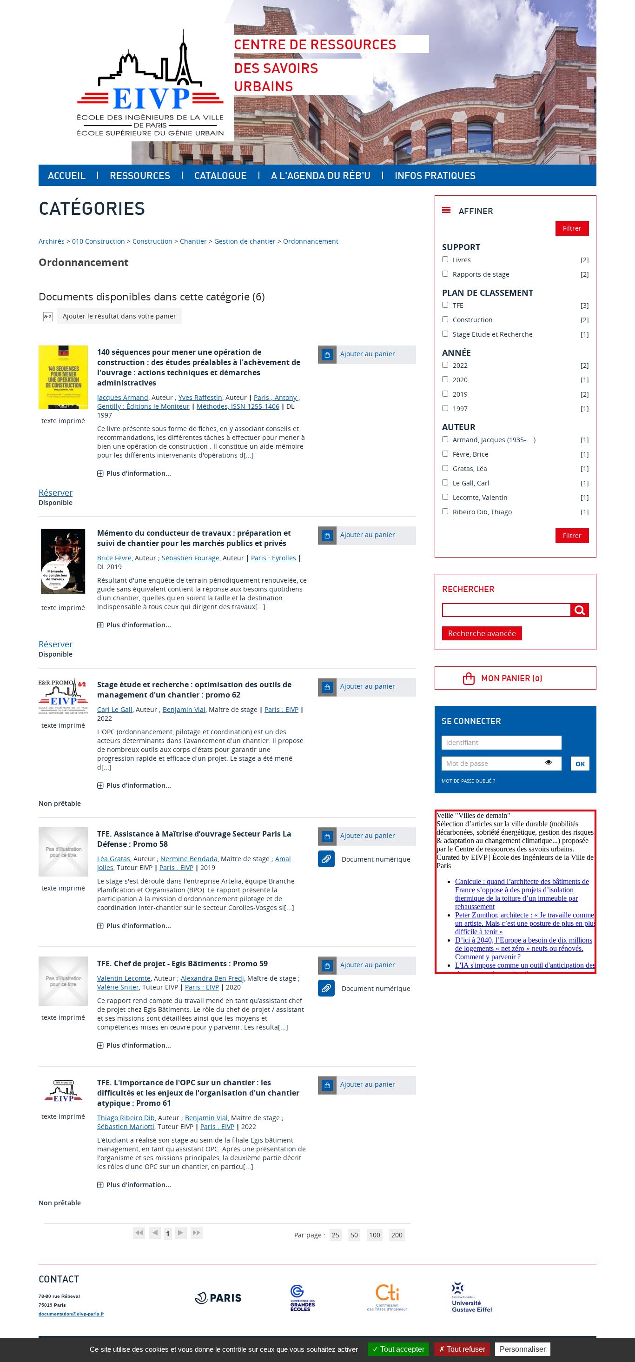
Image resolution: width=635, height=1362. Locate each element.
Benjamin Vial (184, 709)
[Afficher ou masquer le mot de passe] (548, 762)
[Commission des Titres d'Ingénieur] (387, 1297)
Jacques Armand (122, 397)
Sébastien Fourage (190, 557)
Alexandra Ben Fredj (212, 978)
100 (374, 1234)
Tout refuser (465, 1349)
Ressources (140, 175)
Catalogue (220, 175)
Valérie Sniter (118, 987)
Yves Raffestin (200, 397)
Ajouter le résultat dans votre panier (119, 316)
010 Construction (98, 241)
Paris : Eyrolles (273, 557)
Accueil (67, 175)
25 (335, 1234)
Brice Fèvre (114, 557)
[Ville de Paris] (218, 1297)
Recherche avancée (482, 633)
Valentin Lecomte (124, 978)
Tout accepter (401, 1349)
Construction (152, 241)
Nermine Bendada (189, 858)
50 (354, 1234)
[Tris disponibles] (48, 316)
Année (456, 352)
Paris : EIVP (281, 709)
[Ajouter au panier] (327, 354)
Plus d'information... (138, 473)
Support (461, 246)
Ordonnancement (310, 241)
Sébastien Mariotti (125, 1126)
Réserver (56, 492)
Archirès (52, 241)
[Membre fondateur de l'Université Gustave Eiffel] (472, 1297)
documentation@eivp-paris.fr (71, 1313)
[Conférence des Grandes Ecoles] (303, 1297)
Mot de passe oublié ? (468, 780)
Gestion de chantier (245, 241)
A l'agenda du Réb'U (320, 175)
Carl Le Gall (114, 709)
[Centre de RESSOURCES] (150, 82)
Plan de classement (487, 292)
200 (397, 1234)
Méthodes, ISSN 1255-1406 (238, 406)
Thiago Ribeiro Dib (126, 1117)
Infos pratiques (435, 175)
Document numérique (376, 859)
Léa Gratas (113, 858)
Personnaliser (523, 1349)
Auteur (459, 426)
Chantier (193, 241)
